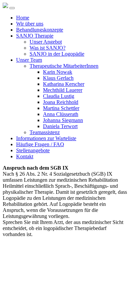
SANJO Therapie (34, 36)
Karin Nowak (57, 72)
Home (22, 17)
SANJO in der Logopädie (57, 54)
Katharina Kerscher (63, 84)
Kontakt (24, 156)
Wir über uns (29, 23)
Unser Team (29, 60)
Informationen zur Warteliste (46, 138)
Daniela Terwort (60, 126)
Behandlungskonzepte (39, 30)
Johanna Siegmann (63, 120)
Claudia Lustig (58, 96)
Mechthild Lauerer (62, 90)
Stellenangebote (33, 150)
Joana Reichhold (60, 102)
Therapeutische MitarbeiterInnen (64, 66)
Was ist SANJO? (48, 48)
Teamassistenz (45, 132)
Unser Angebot (46, 42)
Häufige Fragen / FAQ (40, 144)
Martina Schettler (61, 108)
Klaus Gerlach (58, 78)
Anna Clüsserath (60, 114)
